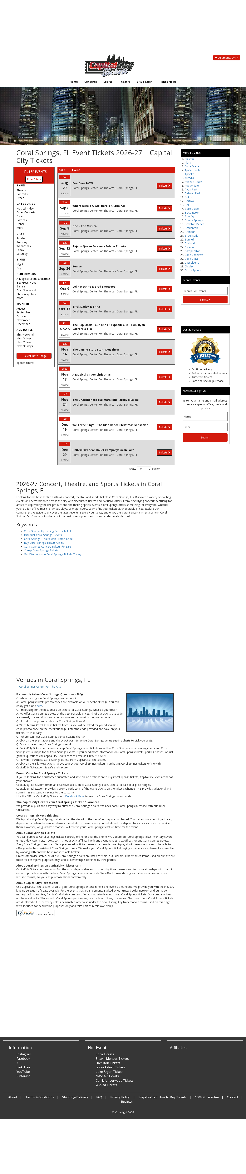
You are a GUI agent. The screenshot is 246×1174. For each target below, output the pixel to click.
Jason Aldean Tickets (110, 1067)
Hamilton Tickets (108, 1063)
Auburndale (192, 185)
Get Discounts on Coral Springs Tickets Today (52, 554)
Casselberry (192, 262)
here (39, 706)
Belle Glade (192, 208)
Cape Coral (191, 259)
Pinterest (23, 1076)
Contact (232, 1097)
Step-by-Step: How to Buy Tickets (163, 1097)
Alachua (189, 158)
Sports (107, 81)
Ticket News (167, 81)
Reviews (127, 1102)
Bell (187, 205)
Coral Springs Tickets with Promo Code (48, 539)
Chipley (189, 266)
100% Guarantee (207, 1097)
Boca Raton (192, 212)
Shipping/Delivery (75, 1097)
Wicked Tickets (106, 1085)
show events (144, 469)
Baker (188, 197)
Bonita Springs (194, 220)
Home (74, 81)
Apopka (189, 174)
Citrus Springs (193, 270)
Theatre (124, 81)
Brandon (190, 232)
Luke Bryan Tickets (109, 1072)
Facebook (23, 1058)
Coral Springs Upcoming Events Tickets (48, 531)
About (12, 1097)
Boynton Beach (194, 224)
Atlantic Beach (194, 182)
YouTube (23, 1072)
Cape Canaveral (194, 255)
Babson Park (193, 193)
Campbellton (192, 251)
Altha (188, 162)
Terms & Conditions (39, 1097)
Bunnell (189, 239)
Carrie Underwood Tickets (114, 1080)
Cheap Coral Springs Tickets (41, 550)
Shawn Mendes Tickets (112, 1058)
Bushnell (190, 243)
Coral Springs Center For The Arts (40, 686)
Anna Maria (192, 166)
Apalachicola (192, 170)
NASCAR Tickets (107, 1076)
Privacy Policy (120, 1097)
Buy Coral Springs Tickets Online (44, 542)
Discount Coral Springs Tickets (43, 535)
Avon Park (191, 189)
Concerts (90, 81)
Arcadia (189, 178)
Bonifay (189, 216)
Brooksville (191, 235)
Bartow (189, 201)
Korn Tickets (105, 1054)
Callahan (190, 247)
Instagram (24, 1054)
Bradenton (191, 228)
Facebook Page (75, 796)
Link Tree (23, 1067)
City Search (144, 81)
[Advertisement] (115, 27)
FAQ (99, 1097)
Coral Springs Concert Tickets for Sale (47, 546)
